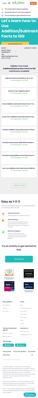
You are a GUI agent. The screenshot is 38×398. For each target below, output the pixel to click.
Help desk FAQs (24, 331)
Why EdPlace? (7, 305)
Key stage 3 (23, 317)
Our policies (31, 351)
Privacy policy (7, 351)
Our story (5, 311)
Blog (21, 305)
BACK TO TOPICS (31, 48)
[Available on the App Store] (8, 345)
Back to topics (19, 185)
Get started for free (15, 44)
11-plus (22, 323)
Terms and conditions (19, 351)
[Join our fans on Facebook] (32, 354)
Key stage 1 (23, 311)
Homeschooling (7, 333)
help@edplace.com (26, 334)
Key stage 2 (23, 314)
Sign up (33, 3)
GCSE (21, 320)
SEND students (7, 336)
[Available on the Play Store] (21, 345)
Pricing (5, 308)
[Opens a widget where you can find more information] (29, 394)
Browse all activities (26, 308)
